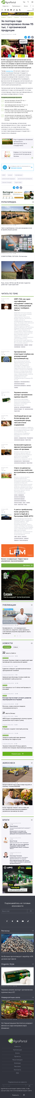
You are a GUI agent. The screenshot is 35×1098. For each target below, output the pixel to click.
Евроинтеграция (26, 461)
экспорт (10, 175)
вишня (15, 504)
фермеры (29, 385)
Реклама (17, 1066)
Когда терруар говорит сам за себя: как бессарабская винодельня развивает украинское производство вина (16, 809)
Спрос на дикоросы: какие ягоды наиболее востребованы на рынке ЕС (24, 471)
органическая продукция (8, 178)
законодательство (18, 461)
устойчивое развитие (18, 538)
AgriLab (19, 536)
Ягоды (25, 504)
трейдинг (26, 344)
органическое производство (25, 178)
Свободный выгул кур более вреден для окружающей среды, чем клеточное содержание (22, 420)
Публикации (17, 1050)
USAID (3, 175)
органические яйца (29, 409)
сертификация (18, 175)
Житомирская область (25, 381)
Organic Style (18, 182)
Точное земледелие (24, 540)
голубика (16, 387)
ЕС (23, 409)
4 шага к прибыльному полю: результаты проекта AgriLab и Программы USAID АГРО (23, 512)
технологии (24, 536)
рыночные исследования (19, 496)
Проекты (17, 1056)
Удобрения (16, 540)
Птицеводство (30, 437)
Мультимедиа (17, 1060)
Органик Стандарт (7, 182)
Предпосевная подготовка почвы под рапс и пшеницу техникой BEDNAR (17, 785)
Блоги (26, 6)
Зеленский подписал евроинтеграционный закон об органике (23, 447)
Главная (3, 17)
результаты (9, 71)
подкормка (26, 538)
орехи (24, 502)
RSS (17, 1073)
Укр (24, 2)
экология (16, 437)
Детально (26, 565)
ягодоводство (17, 381)
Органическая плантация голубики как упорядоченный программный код (24, 355)
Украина (16, 17)
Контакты (17, 1069)
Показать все (16, 754)
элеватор (23, 346)
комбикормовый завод (18, 344)
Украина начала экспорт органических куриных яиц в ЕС (23, 394)
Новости (10, 17)
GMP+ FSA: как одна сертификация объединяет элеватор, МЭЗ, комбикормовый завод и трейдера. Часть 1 (23, 304)
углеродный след (22, 437)
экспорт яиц (16, 407)
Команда (17, 1063)
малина (15, 494)
